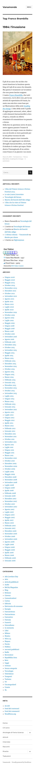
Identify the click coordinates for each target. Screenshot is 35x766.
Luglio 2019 (9, 320)
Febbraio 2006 (10, 558)
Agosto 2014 (9, 372)
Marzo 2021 (9, 304)
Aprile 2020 (9, 310)
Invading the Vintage (16, 159)
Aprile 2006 (9, 553)
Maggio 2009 (10, 474)
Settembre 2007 (11, 507)
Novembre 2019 (11, 312)
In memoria (9, 628)
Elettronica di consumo (14, 606)
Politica (7, 647)
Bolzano (8, 593)
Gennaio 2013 (10, 407)
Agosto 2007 (9, 509)
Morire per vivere (11, 237)
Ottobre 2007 (10, 504)
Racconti (6, 747)
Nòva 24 (8, 639)
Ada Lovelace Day (11, 577)
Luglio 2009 (9, 472)
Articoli (5, 737)
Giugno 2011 (9, 450)
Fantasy (8, 620)
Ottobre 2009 (10, 469)
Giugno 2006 (10, 547)
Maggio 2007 (10, 517)
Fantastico (9, 617)
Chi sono (6, 728)
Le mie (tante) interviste (14, 194)
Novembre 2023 (11, 288)
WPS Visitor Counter (17, 266)
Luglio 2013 (9, 396)
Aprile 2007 (9, 520)
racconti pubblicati (12, 649)
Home (5, 723)
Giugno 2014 (9, 374)
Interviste (6, 742)
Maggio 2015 (9, 353)
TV (6, 682)
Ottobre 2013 (10, 391)
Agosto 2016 (9, 339)
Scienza (8, 666)
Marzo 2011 (9, 455)
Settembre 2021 (11, 296)
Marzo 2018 (9, 331)
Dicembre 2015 (10, 345)
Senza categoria (11, 668)
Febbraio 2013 (10, 404)
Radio (7, 652)
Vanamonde (10, 7)
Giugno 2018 (9, 326)
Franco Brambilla (16, 95)
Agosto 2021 (9, 299)
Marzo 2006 (9, 555)
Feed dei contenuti (12, 709)
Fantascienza (17, 157)
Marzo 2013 (9, 401)
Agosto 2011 (9, 445)
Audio (7, 585)
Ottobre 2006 (10, 536)
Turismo (8, 679)
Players (7, 641)
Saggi (7, 663)
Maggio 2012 (9, 420)
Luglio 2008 (9, 485)
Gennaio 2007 (10, 528)
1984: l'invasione (14, 27)
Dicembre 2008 (10, 477)
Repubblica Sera (11, 658)
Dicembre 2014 (10, 364)
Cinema (7, 595)
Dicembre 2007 (10, 499)
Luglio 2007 (9, 512)
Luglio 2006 (9, 544)
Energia (8, 609)
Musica (7, 636)
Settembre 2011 (11, 442)
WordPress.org (10, 714)
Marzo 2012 (9, 426)
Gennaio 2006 (10, 561)
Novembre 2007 (11, 501)
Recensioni (9, 655)
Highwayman (19, 240)
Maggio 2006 (10, 550)
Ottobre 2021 (10, 293)
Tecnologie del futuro (13, 197)
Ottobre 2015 (10, 347)
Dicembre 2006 (10, 531)
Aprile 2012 (9, 423)
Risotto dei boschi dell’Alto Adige (17, 200)
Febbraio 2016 (10, 342)
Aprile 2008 (9, 490)
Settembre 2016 (11, 337)
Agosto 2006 (9, 542)
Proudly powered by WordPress (21, 762)
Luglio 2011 (9, 447)
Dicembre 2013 (10, 385)
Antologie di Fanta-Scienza (13, 732)
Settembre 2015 (11, 350)
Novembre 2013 (11, 388)
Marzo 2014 (9, 377)
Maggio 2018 (9, 328)
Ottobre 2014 (10, 369)
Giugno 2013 (9, 399)
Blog (6, 590)
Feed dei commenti (12, 711)
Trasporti (8, 676)
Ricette (5, 751)
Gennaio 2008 (10, 496)
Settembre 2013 (11, 393)
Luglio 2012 (9, 415)
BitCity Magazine (11, 587)
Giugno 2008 (10, 488)
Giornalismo (9, 625)
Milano (7, 633)
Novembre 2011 (10, 436)
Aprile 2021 (9, 302)
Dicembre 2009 (10, 463)
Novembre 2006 (11, 534)
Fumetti (8, 622)
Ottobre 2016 (10, 334)
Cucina (7, 601)
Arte (6, 579)
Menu (29, 7)
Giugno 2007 (9, 515)
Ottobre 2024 (10, 285)
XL (6, 690)
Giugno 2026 (10, 277)
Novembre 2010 (11, 458)
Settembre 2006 (11, 539)
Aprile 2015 (9, 355)
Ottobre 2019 (10, 315)
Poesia (7, 644)
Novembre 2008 (11, 480)
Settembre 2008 (11, 482)
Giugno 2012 (9, 418)
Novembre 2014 (11, 366)
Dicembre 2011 (10, 434)
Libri (6, 631)
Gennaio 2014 (10, 382)
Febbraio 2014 (10, 380)
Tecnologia (9, 671)
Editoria (8, 604)
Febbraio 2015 (10, 361)
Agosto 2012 (9, 412)
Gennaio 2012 (10, 431)
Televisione (9, 674)
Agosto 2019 (9, 318)
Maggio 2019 (10, 323)
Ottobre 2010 (10, 461)
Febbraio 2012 (10, 428)
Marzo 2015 (9, 358)
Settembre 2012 (11, 409)
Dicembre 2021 (10, 291)
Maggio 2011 (9, 453)
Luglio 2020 (9, 307)
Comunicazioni (10, 598)
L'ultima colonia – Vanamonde (17, 235)
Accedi (7, 706)
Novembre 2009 (11, 466)
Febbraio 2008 (10, 493)
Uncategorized (10, 685)
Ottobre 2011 (9, 439)
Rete (6, 660)
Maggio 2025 (10, 283)
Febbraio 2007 (10, 526)
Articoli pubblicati (11, 582)
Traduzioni (7, 756)
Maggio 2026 (10, 280)
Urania (7, 687)
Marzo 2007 (9, 523)
